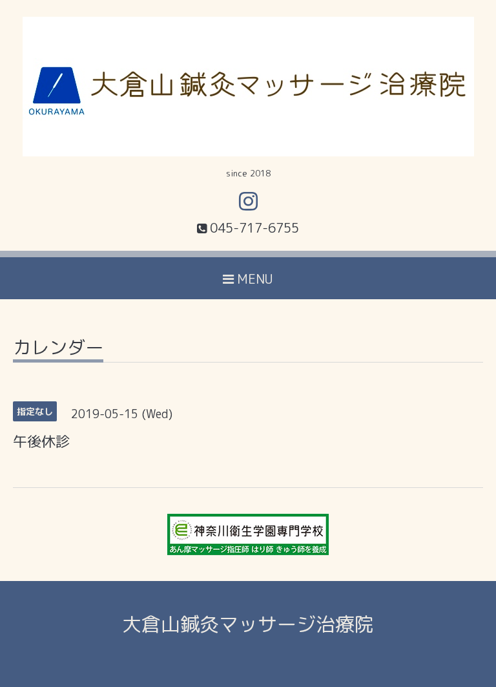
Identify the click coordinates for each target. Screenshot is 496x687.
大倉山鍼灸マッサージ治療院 (248, 624)
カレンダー (58, 349)
